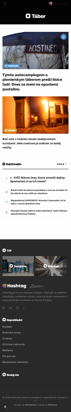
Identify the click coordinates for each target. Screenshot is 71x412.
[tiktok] (24, 308)
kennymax (30, 404)
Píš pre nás (9, 356)
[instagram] (17, 308)
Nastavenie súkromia (15, 361)
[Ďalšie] (66, 266)
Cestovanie (13, 66)
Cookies (7, 338)
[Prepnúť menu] (4, 3)
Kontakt (7, 326)
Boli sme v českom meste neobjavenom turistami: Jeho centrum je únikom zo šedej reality (31, 143)
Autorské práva (11, 332)
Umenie (11, 130)
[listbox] (57, 164)
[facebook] (3, 308)
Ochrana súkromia (13, 344)
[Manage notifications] (5, 407)
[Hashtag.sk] (59, 3)
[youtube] (10, 308)
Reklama (7, 350)
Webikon (52, 404)
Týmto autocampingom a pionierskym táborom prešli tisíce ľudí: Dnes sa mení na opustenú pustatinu (32, 82)
